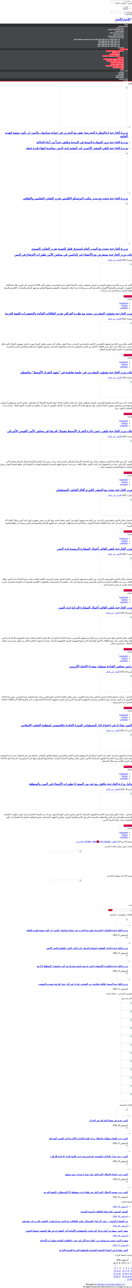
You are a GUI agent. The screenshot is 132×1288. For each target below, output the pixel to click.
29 (115, 1276)
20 (105, 841)
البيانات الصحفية (123, 79)
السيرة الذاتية (116, 52)
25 (126, 1276)
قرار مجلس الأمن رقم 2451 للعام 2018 (109, 42)
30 (107, 841)
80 (90, 841)
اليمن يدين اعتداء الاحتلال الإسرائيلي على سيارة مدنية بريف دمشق (96, 1174)
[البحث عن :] (131, 12)
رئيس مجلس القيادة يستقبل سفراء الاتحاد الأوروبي (100, 666)
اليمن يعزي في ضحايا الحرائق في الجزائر (108, 1120)
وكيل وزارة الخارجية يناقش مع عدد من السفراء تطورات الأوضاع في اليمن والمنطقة (80, 784)
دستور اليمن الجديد (118, 34)
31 (128, 1279)
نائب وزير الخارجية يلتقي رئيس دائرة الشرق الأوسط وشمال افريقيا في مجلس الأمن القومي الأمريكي (69, 431)
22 (115, 1274)
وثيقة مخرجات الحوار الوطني (116, 36)
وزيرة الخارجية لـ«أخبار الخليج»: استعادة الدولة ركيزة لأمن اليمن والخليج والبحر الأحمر (87, 948)
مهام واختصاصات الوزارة (117, 62)
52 (102, 841)
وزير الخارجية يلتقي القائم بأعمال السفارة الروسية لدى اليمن (94, 549)
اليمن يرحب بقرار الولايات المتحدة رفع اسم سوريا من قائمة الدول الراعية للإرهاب (89, 1156)
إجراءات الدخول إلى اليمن (116, 32)
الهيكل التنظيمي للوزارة (117, 64)
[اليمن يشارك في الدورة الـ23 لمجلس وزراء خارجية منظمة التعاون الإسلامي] (126, 1009)
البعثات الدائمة (120, 75)
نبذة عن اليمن (120, 27)
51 (100, 841)
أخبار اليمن (121, 47)
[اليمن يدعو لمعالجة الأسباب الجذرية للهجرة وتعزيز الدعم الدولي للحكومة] (126, 1100)
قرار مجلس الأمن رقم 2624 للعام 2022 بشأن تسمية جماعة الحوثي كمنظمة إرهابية (97, 39)
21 (117, 1274)
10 (128, 1271)
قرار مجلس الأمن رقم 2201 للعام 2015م (108, 46)
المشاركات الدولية (114, 54)
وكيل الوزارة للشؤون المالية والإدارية (113, 59)
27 (119, 1276)
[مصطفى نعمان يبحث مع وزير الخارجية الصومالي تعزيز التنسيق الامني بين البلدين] (126, 1067)
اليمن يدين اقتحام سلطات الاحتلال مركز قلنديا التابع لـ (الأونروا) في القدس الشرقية (88, 1138)
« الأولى (114, 841)
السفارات (121, 72)
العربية (126, 7)
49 (96, 841)
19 (123, 1274)
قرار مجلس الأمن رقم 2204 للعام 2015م (108, 44)
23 (131, 1276)
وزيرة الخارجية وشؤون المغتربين (115, 51)
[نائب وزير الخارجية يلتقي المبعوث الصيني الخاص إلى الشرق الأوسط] (126, 1025)
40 (109, 841)
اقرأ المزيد (128, 296)
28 (117, 1276)
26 (123, 1276)
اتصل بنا (125, 80)
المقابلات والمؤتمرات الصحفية (111, 56)
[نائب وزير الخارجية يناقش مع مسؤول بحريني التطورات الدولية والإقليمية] (126, 1083)
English (125, 9)
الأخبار (122, 69)
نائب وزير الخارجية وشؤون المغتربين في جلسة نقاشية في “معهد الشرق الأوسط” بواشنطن (76, 372)
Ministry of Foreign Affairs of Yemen (113, 1284)
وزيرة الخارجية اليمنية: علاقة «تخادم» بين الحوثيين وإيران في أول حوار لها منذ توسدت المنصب (83, 984)
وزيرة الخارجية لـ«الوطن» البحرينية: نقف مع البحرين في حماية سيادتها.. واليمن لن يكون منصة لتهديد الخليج (77, 930)
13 (119, 1271)
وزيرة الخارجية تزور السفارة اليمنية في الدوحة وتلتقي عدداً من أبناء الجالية (82, 142)
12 (123, 1271)
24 (128, 1276)
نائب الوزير (121, 57)
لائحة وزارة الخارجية (118, 67)
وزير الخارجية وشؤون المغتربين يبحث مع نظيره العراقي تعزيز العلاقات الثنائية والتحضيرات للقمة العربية (68, 313)
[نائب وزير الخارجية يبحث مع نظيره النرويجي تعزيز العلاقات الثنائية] (126, 1017)
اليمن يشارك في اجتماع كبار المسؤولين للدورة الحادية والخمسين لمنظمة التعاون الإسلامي (76, 725)
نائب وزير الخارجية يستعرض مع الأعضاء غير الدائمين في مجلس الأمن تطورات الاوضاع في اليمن (73, 254)
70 (88, 841)
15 (115, 1271)
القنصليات (121, 74)
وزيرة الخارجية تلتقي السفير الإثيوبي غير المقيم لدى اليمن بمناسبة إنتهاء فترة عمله (77, 148)
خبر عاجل (112, 260)
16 (131, 1274)
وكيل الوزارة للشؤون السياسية (115, 61)
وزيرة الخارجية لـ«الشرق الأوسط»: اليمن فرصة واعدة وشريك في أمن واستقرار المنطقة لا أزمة (82, 966)
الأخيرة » (79, 841)
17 (128, 1274)
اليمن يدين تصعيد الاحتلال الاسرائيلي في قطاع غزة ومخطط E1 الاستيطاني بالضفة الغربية (86, 1192)
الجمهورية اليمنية (123, 26)
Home (126, 24)
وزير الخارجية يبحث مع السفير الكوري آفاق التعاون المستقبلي (94, 490)
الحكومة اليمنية (119, 31)
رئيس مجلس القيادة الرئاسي (116, 29)
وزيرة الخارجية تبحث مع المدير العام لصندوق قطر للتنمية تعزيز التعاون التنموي (79, 248)
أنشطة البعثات (120, 77)
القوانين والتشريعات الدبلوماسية (115, 65)
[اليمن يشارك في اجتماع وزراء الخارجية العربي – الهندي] (126, 1050)
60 (85, 841)
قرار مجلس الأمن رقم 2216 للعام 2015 (109, 41)
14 (117, 1271)
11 (126, 1271)
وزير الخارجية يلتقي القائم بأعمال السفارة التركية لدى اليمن (95, 607)
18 (126, 1274)
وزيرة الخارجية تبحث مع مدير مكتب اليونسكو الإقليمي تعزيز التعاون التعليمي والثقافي (75, 198)
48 (94, 841)
